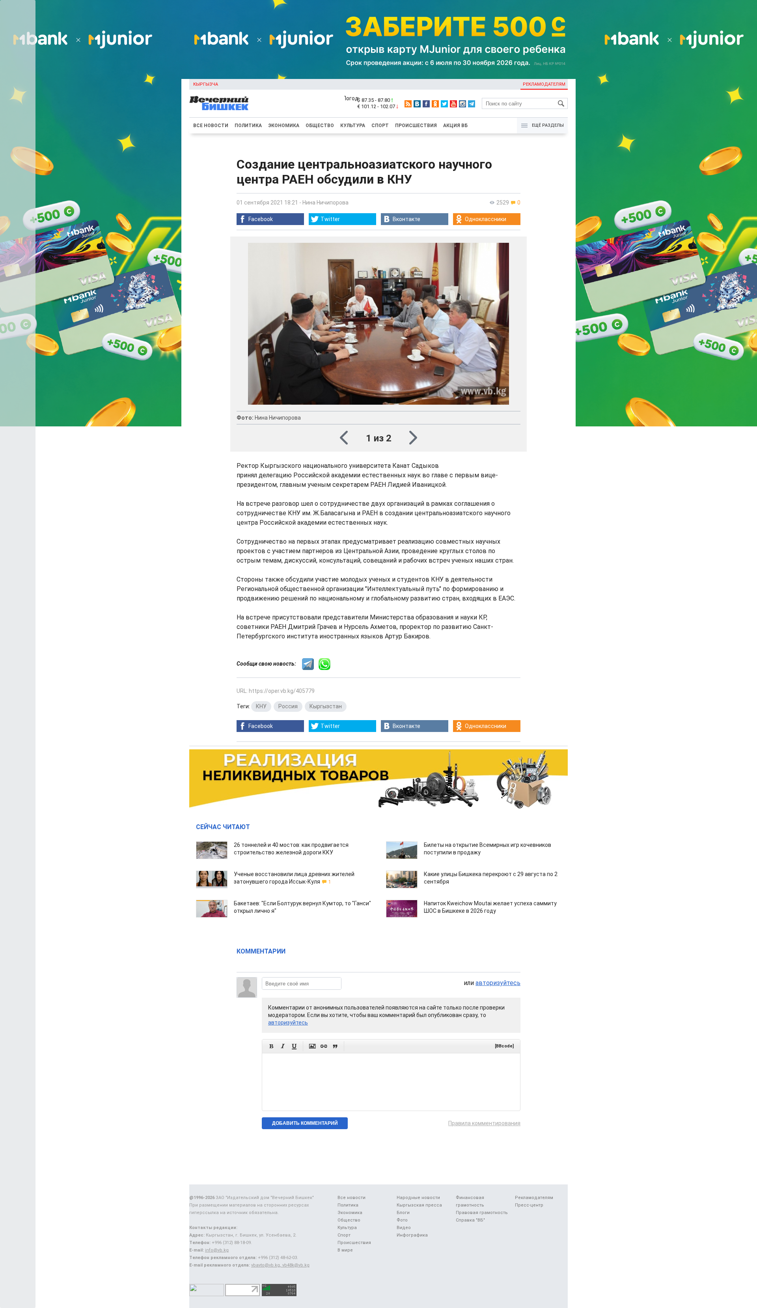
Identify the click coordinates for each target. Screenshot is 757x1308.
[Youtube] (453, 103)
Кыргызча (205, 84)
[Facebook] (426, 103)
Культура (352, 125)
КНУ (261, 706)
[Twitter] (444, 103)
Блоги (403, 1212)
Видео (404, 1227)
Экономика (283, 125)
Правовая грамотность (482, 1212)
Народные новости (418, 1197)
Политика (248, 125)
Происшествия (416, 125)
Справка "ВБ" (470, 1220)
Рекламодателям (544, 84)
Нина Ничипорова (325, 202)
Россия (288, 706)
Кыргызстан (326, 706)
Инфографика (412, 1235)
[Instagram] (462, 103)
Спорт (380, 125)
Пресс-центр (529, 1205)
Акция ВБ (455, 125)
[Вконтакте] (417, 103)
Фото (402, 1220)
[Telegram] (471, 103)
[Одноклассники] (435, 103)
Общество (320, 125)
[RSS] (408, 103)
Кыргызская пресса (419, 1205)
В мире (345, 1250)
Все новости (210, 125)
